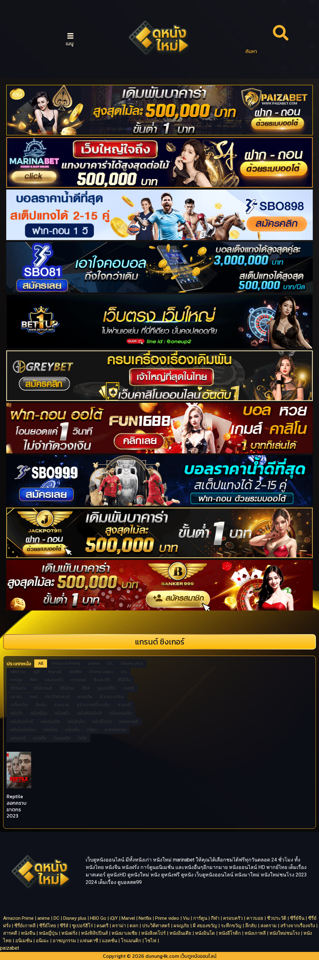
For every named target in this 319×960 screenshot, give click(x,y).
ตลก (134, 926)
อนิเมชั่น (23, 940)
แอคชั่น (109, 940)
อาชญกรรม (64, 940)
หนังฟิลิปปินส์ (94, 933)
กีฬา (215, 918)
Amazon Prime (18, 918)
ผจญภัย (181, 926)
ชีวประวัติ (276, 918)
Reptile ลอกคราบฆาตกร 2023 (16, 806)
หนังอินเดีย (180, 933)
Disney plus (74, 918)
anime (43, 918)
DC (57, 918)
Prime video (167, 918)
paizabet (9, 948)
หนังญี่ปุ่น (48, 933)
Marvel (128, 918)
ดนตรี (102, 926)
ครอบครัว (233, 918)
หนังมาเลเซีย (124, 933)
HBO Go (98, 918)
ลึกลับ (251, 926)
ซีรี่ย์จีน (297, 918)
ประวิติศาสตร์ (156, 926)
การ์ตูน (200, 918)
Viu (186, 918)
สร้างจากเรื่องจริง (297, 926)
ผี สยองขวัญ (205, 926)
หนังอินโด (205, 933)
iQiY (114, 918)
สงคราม (268, 926)
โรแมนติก (131, 940)
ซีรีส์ (64, 926)
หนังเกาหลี (255, 933)
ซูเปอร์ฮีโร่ (82, 926)
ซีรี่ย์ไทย (47, 926)
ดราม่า (119, 926)
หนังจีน (28, 933)
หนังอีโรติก (230, 933)
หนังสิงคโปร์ (153, 933)
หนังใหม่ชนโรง (284, 933)
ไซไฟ (150, 940)
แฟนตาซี (89, 940)
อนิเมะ (42, 940)
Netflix (145, 918)
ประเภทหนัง (19, 663)
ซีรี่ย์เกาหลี (25, 926)
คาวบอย (254, 918)
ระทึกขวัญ (231, 926)
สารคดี (10, 933)
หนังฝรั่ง (69, 933)
